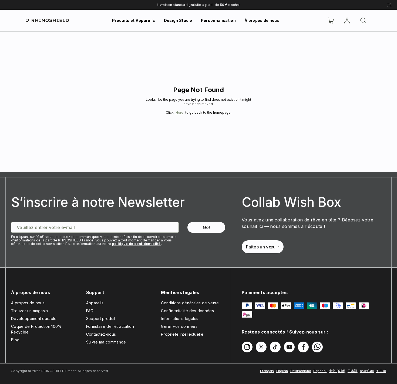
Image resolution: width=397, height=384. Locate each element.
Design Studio (178, 20)
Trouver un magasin (29, 310)
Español (320, 371)
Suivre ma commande (106, 342)
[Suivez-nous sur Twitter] (261, 347)
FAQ (90, 310)
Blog (15, 340)
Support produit (101, 318)
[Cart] (331, 20)
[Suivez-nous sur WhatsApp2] (317, 347)
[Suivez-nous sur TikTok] (275, 347)
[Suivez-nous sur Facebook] (303, 347)
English (282, 371)
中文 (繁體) (337, 371)
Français (267, 371)
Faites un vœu (260, 247)
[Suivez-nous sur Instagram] (247, 347)
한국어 (381, 371)
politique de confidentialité (136, 244)
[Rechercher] (363, 20)
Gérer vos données (179, 326)
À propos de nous (262, 20)
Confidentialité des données (187, 310)
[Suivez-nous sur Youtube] (289, 347)
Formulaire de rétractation (110, 326)
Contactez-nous (101, 334)
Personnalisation (218, 20)
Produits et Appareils (133, 20)
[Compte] (347, 20)
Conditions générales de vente (190, 303)
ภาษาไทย (367, 371)
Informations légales (179, 318)
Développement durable (34, 318)
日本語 (353, 371)
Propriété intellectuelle (182, 334)
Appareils (95, 303)
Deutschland (300, 371)
